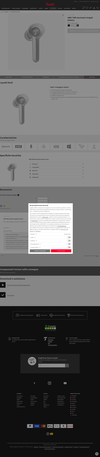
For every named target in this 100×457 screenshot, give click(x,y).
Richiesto (33, 234)
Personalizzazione (35, 244)
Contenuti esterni (35, 247)
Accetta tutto (61, 250)
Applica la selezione (40, 250)
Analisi (32, 237)
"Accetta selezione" (61, 225)
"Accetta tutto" (34, 220)
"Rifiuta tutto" (45, 217)
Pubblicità (33, 240)
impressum (38, 231)
